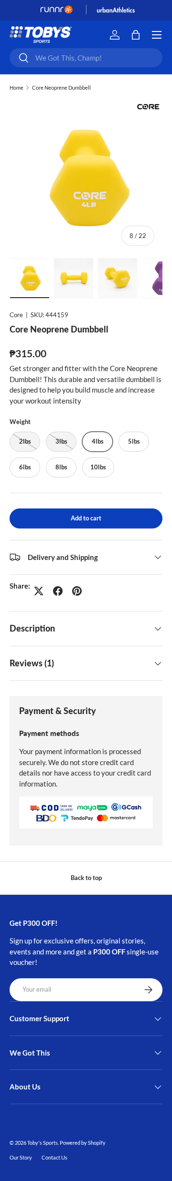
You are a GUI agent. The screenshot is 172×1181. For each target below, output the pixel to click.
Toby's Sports (42, 1143)
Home (16, 87)
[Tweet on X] (38, 591)
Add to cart (86, 518)
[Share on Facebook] (57, 591)
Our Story (21, 1157)
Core (16, 315)
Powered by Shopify (83, 1143)
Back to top (86, 877)
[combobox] (86, 57)
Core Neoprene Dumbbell (61, 87)
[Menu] (156, 34)
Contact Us (54, 1157)
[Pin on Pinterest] (76, 591)
